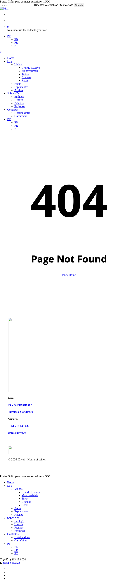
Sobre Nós (13, 517)
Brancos (26, 501)
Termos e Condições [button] (20, 411)
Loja (9, 485)
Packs (17, 508)
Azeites (18, 514)
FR (16, 42)
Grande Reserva (31, 492)
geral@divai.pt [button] (17, 432)
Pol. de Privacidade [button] (20, 404)
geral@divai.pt (11, 562)
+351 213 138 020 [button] (18, 425)
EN (16, 39)
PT (9, 36)
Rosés (25, 504)
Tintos (25, 498)
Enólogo (19, 521)
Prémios (19, 527)
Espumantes (21, 511)
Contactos (13, 534)
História (18, 524)
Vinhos (18, 488)
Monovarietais (30, 495)
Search (79, 5)
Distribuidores (22, 537)
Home (10, 482)
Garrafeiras (20, 540)
